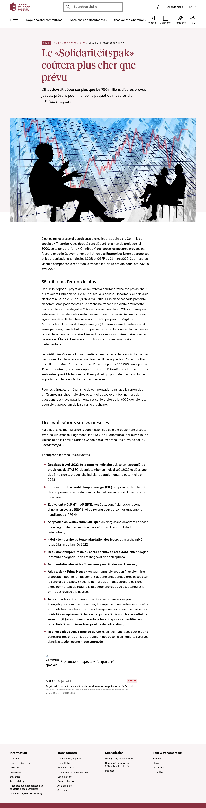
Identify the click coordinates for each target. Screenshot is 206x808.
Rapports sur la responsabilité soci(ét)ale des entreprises (26, 787)
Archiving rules (65, 767)
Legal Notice (64, 776)
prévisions (137, 289)
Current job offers (20, 763)
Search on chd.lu (85, 7)
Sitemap (62, 790)
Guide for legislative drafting (26, 793)
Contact (14, 758)
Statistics (15, 776)
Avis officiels (64, 785)
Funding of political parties (72, 772)
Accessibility (17, 781)
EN (190, 7)
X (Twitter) (158, 772)
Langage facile (174, 7)
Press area (15, 772)
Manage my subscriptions (119, 758)
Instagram (158, 767)
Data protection (66, 781)
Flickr (156, 763)
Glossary (14, 767)
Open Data (63, 763)
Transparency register (69, 758)
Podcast (109, 770)
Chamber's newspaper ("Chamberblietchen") (117, 764)
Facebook (158, 758)
